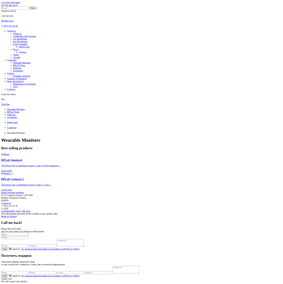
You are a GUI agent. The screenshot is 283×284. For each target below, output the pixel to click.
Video (16, 55)
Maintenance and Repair (24, 84)
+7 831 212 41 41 (9, 26)
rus (2, 5)
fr (17, 5)
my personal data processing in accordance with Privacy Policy (50, 249)
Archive (22, 52)
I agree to (45, 249)
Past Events (24, 47)
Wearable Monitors (22, 62)
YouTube (5, 104)
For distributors (20, 39)
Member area (7, 21)
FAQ (15, 86)
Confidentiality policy (11, 211)
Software (17, 68)
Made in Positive (9, 216)
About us (11, 31)
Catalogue (12, 60)
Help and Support (15, 81)
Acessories (18, 70)
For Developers (20, 41)
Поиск (33, 8)
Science (10, 73)
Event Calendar (20, 44)
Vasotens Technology (17, 78)
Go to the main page (10, 2)
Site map (26, 211)
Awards (16, 57)
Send (4, 249)
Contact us (6, 203)
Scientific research (21, 76)
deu (10, 5)
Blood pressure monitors (12, 192)
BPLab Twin (19, 65)
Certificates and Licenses (24, 36)
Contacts (11, 89)
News (15, 49)
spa (14, 5)
